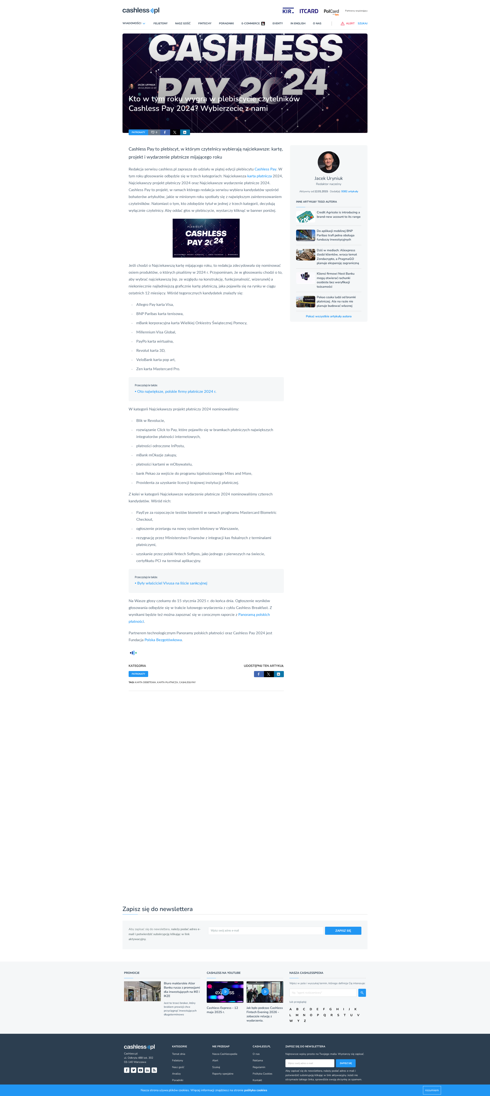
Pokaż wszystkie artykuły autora (329, 316)
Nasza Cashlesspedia (224, 1054)
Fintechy (205, 23)
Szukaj (216, 1067)
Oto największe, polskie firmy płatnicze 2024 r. (175, 392)
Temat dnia (178, 1054)
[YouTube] (140, 1070)
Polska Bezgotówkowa (163, 640)
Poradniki (226, 23)
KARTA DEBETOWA (145, 682)
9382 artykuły (349, 191)
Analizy (176, 1074)
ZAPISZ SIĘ (343, 930)
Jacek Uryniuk (146, 84)
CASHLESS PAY (187, 682)
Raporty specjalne (222, 1074)
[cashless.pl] (140, 10)
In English (298, 23)
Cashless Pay (265, 169)
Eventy (278, 23)
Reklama (258, 1060)
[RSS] (154, 1070)
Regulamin (259, 1067)
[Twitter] (133, 1070)
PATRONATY (138, 132)
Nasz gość (183, 23)
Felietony (161, 23)
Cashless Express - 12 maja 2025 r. (222, 1010)
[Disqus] (206, 739)
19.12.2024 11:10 (147, 87)
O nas (317, 23)
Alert (215, 1060)
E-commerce (251, 23)
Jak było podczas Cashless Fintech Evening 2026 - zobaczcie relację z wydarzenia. (265, 1014)
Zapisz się (346, 1063)
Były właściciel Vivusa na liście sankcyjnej (171, 583)
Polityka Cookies (262, 1074)
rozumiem (432, 1090)
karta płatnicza (259, 176)
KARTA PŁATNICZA (167, 682)
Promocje (132, 973)
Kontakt (257, 1080)
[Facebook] (126, 1070)
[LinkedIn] (147, 1070)
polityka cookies (255, 1090)
